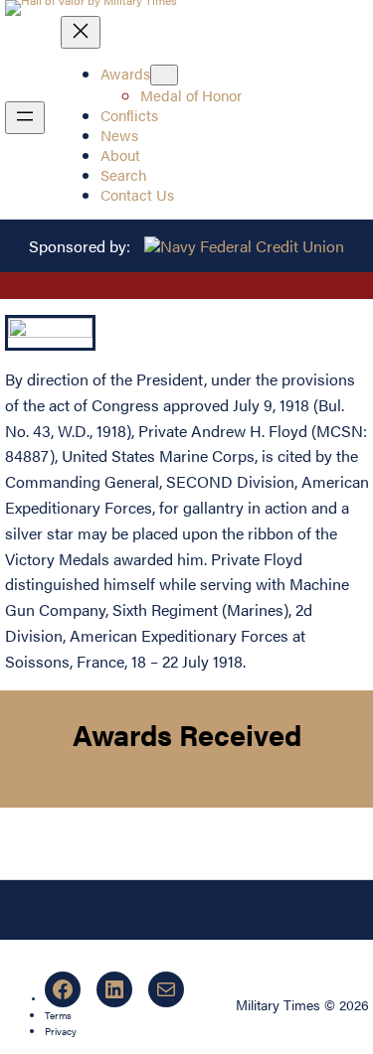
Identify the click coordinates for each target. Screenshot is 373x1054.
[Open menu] (25, 117)
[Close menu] (80, 32)
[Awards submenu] (164, 75)
